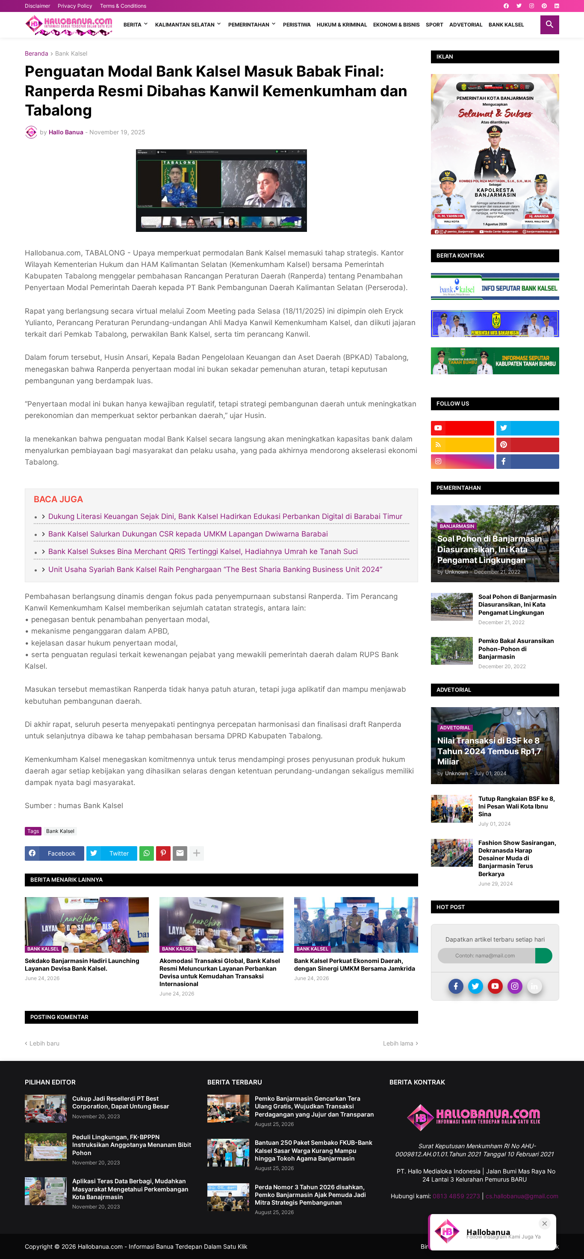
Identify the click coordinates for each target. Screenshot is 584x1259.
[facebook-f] (528, 461)
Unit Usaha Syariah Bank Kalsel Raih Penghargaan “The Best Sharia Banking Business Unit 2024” (215, 569)
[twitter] (519, 6)
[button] (549, 24)
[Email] (180, 853)
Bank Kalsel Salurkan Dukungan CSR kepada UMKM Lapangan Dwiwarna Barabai (188, 534)
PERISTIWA (297, 24)
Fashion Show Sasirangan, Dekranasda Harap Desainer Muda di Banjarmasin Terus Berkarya (517, 858)
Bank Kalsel (71, 53)
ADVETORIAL (466, 24)
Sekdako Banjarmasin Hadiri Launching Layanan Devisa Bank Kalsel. (82, 964)
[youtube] (462, 428)
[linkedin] (557, 6)
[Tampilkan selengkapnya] (196, 853)
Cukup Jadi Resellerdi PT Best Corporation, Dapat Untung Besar (120, 1102)
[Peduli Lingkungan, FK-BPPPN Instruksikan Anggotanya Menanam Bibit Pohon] (46, 1147)
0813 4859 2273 (456, 1196)
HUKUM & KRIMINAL (342, 24)
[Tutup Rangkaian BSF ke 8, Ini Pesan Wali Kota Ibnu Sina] (452, 809)
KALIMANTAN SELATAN (185, 24)
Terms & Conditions (123, 6)
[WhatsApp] (146, 853)
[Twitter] (475, 986)
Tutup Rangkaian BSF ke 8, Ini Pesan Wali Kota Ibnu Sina (516, 806)
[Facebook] (455, 986)
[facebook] (506, 6)
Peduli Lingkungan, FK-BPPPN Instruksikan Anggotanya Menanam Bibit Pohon (131, 1144)
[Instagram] (514, 986)
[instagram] (531, 6)
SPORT (434, 24)
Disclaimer (37, 6)
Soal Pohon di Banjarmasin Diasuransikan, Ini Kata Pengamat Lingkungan (517, 604)
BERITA (133, 24)
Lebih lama (398, 1043)
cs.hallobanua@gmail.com (522, 1196)
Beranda (36, 53)
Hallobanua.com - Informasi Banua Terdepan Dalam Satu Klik (163, 1246)
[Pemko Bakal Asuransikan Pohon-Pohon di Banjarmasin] (452, 651)
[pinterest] (544, 6)
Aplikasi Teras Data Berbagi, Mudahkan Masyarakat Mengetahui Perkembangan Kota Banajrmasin (130, 1188)
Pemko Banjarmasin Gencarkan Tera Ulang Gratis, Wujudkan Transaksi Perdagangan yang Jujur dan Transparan (314, 1106)
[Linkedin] (534, 986)
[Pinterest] (163, 853)
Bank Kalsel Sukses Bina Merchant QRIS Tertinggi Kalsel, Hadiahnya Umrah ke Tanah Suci (203, 551)
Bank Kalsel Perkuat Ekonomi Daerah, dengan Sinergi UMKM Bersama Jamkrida (354, 964)
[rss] (462, 445)
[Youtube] (495, 986)
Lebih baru (44, 1043)
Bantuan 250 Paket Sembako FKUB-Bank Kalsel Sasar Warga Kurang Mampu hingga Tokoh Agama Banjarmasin (313, 1150)
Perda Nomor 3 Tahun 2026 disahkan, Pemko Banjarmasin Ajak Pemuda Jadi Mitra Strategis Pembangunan (310, 1194)
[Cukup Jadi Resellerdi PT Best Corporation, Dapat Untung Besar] (46, 1109)
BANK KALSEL (506, 24)
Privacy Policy (75, 6)
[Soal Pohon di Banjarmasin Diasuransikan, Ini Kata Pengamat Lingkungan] (452, 607)
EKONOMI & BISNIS (396, 24)
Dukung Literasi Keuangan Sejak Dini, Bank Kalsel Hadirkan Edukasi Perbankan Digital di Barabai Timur (225, 516)
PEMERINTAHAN (248, 24)
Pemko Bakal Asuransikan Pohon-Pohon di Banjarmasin (516, 648)
